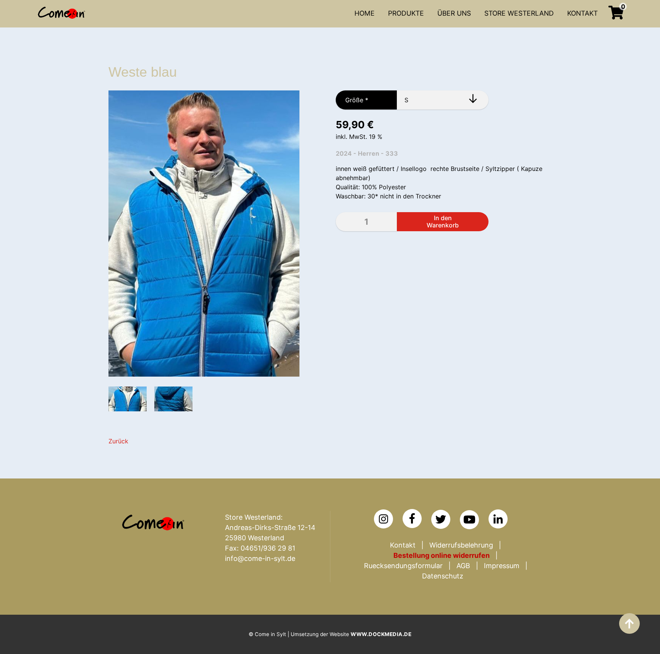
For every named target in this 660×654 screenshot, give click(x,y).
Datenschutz (442, 576)
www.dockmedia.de (381, 634)
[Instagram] (383, 518)
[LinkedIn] (498, 518)
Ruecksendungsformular (403, 566)
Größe (352, 100)
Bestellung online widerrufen (441, 555)
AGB (463, 566)
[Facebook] (412, 518)
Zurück (118, 441)
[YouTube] (469, 519)
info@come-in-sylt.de (260, 558)
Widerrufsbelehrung (461, 545)
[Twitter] (440, 519)
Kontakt (403, 545)
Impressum (501, 566)
